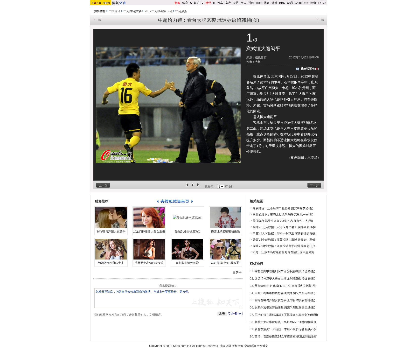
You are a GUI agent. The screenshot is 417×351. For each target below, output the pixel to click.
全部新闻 (250, 346)
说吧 (290, 3)
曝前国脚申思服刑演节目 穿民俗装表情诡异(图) (285, 271)
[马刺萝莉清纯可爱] (187, 249)
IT (214, 3)
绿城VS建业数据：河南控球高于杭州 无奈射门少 (284, 246)
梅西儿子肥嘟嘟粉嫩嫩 (225, 231)
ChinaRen (301, 3)
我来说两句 (308, 68)
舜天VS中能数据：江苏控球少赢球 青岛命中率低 (284, 239)
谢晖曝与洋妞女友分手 (111, 231)
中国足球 (114, 11)
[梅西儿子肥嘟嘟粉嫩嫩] (225, 217)
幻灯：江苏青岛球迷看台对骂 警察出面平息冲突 (283, 252)
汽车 (220, 3)
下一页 (314, 185)
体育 (185, 3)
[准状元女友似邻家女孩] (149, 249)
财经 (208, 3)
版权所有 (237, 346)
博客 (267, 3)
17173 (322, 3)
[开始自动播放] (192, 186)
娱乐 (197, 3)
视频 (251, 3)
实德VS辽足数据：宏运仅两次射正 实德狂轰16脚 (284, 227)
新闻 (177, 3)
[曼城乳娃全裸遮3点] (187, 217)
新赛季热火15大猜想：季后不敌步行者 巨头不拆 (286, 329)
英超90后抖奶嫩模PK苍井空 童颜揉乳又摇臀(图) (286, 286)
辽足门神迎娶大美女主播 (149, 231)
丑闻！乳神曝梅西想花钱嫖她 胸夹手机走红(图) (285, 293)
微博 (274, 3)
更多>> (237, 272)
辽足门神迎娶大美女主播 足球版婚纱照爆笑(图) (285, 278)
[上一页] (187, 186)
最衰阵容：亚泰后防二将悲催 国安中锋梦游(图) (283, 208)
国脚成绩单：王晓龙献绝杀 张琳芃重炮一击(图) (283, 214)
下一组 (320, 20)
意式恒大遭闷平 (263, 48)
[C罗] (225, 249)
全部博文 (262, 346)
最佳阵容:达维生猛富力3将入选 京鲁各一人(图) (283, 221)
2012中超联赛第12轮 (158, 11)
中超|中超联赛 (133, 11)
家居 (236, 3)
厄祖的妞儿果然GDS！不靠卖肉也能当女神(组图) (286, 314)
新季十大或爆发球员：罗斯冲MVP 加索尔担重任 (286, 322)
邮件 (259, 3)
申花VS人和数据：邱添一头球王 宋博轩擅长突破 (284, 233)
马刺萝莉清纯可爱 (187, 263)
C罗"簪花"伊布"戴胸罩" (225, 263)
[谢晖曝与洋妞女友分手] (111, 217)
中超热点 (181, 11)
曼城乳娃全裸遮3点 (187, 231)
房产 (228, 3)
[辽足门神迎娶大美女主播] (149, 217)
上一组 (97, 20)
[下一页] (198, 186)
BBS (282, 3)
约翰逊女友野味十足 (111, 263)
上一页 (103, 185)
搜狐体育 (100, 11)
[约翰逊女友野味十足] (111, 249)
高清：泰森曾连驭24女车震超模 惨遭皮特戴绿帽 (286, 336)
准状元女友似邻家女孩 (149, 263)
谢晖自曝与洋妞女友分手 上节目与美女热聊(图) (285, 300)
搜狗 (313, 3)
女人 (243, 3)
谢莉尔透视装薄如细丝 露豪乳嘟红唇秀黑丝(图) (285, 307)
